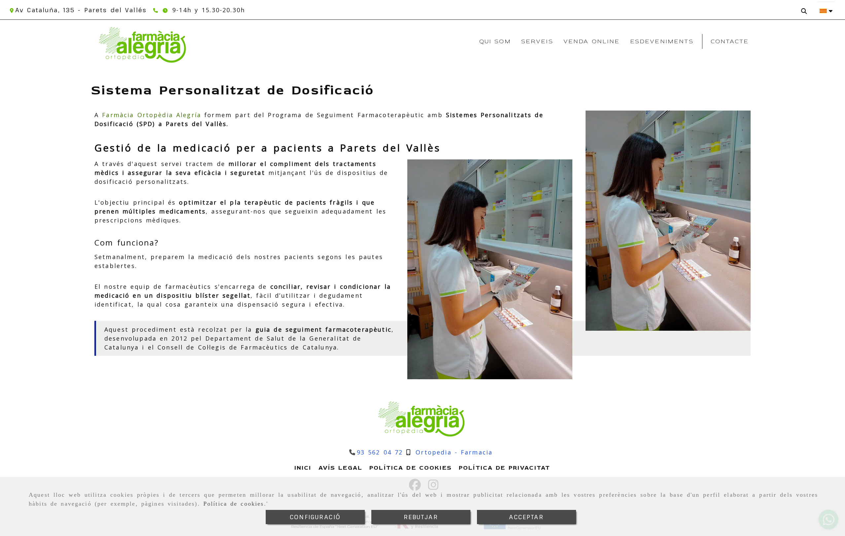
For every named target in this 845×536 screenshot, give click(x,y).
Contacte (730, 41)
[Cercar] (805, 8)
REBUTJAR (421, 517)
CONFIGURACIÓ (315, 517)
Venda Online (591, 41)
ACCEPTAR (526, 517)
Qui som (495, 41)
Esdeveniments (661, 41)
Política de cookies (233, 503)
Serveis (537, 41)
